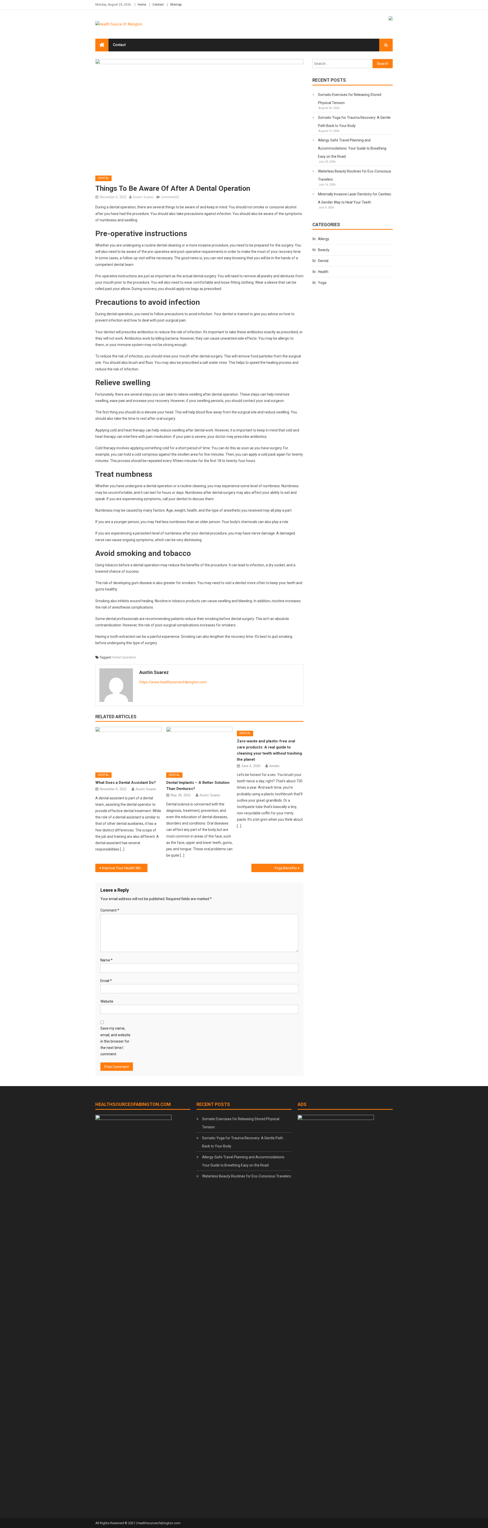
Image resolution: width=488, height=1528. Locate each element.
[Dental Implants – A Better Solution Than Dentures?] (199, 748)
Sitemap (175, 4)
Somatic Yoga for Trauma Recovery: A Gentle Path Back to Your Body (354, 122)
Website (106, 1001)
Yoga (322, 283)
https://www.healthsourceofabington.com (173, 682)
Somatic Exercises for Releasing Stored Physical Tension (349, 99)
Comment (109, 910)
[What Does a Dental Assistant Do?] (128, 748)
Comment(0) (170, 197)
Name (106, 960)
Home (142, 4)
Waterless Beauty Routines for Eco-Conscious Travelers (354, 175)
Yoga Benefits (285, 868)
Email (106, 981)
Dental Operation (124, 657)
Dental (103, 178)
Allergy (323, 239)
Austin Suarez (143, 197)
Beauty (323, 250)
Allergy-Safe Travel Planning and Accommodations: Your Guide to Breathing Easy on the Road (352, 148)
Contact (158, 4)
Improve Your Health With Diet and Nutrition (124, 868)
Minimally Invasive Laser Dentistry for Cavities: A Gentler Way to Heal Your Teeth (355, 198)
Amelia (274, 766)
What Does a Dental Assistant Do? (125, 782)
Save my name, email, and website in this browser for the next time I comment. (115, 1041)
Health (323, 272)
